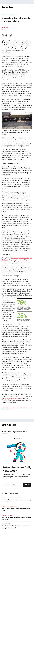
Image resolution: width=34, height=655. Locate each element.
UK (11, 410)
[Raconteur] (8, 7)
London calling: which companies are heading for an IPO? (16, 501)
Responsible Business (9, 15)
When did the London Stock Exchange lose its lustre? (16, 509)
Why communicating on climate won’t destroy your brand (16, 518)
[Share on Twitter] (3, 35)
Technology (6, 524)
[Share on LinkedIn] (6, 35)
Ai (2, 429)
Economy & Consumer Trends (12, 498)
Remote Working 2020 (24, 408)
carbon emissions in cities (12, 398)
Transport (5, 410)
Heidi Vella (5, 27)
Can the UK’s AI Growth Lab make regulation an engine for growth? (16, 527)
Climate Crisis (7, 515)
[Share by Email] (10, 35)
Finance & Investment (9, 506)
